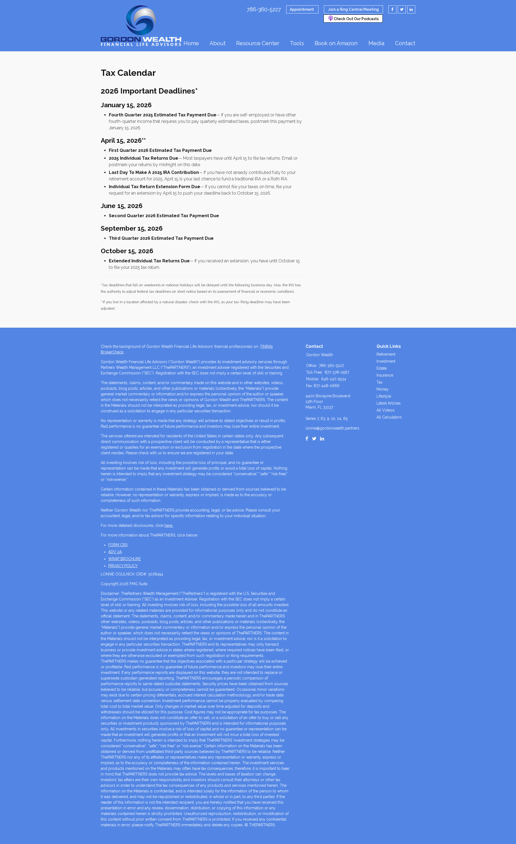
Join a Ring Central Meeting (353, 9)
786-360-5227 (264, 9)
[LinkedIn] (322, 438)
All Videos (386, 410)
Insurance (385, 375)
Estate (382, 368)
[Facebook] (307, 438)
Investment (386, 361)
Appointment (302, 9)
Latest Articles (389, 403)
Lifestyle (384, 396)
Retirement (386, 354)
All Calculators (389, 417)
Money (383, 389)
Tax (379, 382)
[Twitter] (314, 438)
